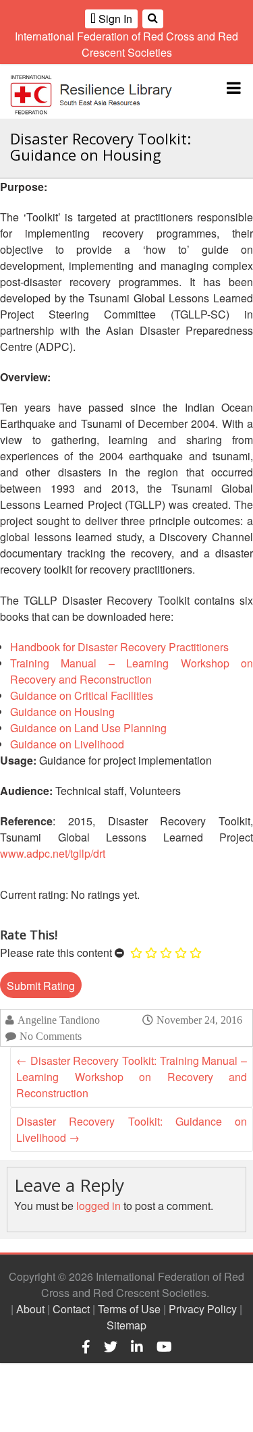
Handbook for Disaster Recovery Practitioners (119, 647)
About (30, 1309)
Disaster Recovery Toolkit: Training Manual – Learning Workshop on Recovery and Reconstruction (131, 1077)
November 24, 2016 (199, 1019)
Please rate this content (56, 952)
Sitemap (126, 1325)
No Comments (51, 1036)
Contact (71, 1309)
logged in (98, 1205)
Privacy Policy (203, 1309)
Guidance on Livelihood (67, 744)
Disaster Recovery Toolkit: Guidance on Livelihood (131, 1129)
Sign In (114, 18)
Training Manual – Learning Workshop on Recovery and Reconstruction (131, 671)
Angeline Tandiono (59, 1020)
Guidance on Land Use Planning (88, 728)
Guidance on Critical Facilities (81, 695)
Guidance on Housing (62, 711)
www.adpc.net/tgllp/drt (52, 853)
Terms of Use (129, 1309)
